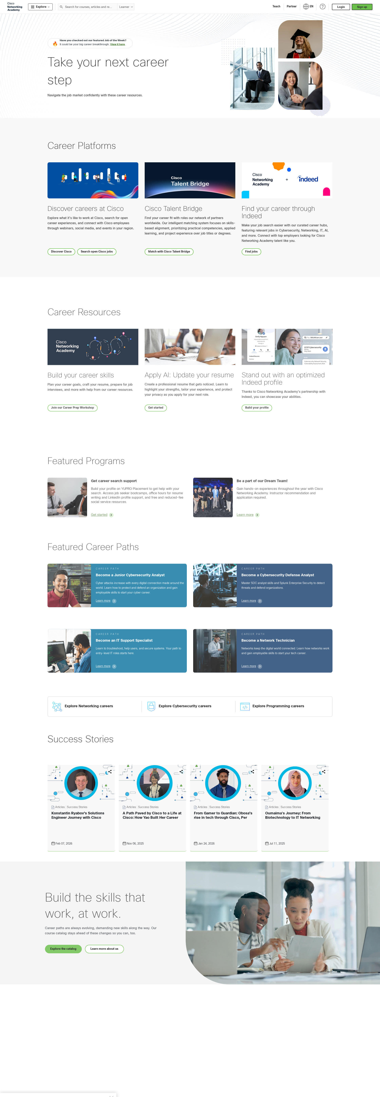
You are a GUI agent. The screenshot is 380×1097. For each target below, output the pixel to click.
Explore (41, 6)
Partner (292, 6)
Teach (276, 6)
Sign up (362, 7)
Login (341, 7)
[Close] (111, 1078)
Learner (124, 7)
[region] (58, 1085)
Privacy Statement (18, 1089)
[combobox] (87, 6)
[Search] (61, 6)
